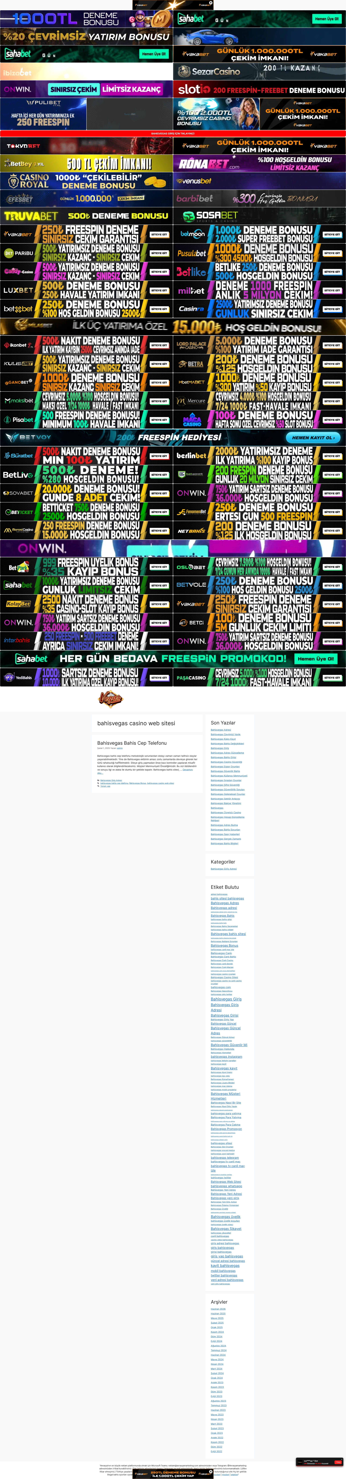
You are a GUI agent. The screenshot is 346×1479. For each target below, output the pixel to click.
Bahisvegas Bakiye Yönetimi (226, 803)
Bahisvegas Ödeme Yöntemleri (225, 1205)
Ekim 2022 (216, 1446)
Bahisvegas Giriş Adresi (111, 780)
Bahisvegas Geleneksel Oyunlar (228, 794)
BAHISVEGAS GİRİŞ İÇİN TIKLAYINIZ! (173, 133)
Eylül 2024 (216, 1341)
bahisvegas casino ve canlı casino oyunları (226, 982)
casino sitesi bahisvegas (222, 1240)
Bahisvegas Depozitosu (221, 991)
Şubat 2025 (217, 1322)
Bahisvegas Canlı (221, 953)
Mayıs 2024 (217, 1359)
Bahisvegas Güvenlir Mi (229, 1045)
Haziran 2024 (218, 1355)
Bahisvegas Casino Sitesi (224, 977)
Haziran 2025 (218, 1313)
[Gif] (173, 326)
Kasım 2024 (217, 1332)
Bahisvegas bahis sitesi (228, 934)
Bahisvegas (217, 808)
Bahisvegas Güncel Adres (226, 1030)
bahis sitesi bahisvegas (227, 898)
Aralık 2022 (217, 1437)
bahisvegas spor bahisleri (222, 1154)
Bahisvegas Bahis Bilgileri (224, 843)
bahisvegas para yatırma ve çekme (223, 1121)
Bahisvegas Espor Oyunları (225, 766)
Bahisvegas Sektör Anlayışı (225, 798)
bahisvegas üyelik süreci (222, 1224)
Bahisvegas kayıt (224, 1068)
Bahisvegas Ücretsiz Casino (226, 812)
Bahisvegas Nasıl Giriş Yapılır (224, 1106)
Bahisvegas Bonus (137, 783)
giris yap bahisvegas (227, 1256)
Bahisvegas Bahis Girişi (223, 757)
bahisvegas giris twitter (221, 994)
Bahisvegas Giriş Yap (222, 1019)
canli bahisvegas (220, 1236)
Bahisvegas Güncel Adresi (222, 1037)
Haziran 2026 (218, 1309)
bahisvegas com (221, 987)
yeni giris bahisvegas (220, 1284)
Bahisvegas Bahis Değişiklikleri (227, 743)
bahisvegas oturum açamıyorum (222, 1110)
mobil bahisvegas (223, 1271)
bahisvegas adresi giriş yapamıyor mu (224, 912)
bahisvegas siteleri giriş (219, 1140)
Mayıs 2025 (217, 1318)
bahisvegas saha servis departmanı (223, 1133)
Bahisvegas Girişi (224, 1015)
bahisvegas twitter (221, 1177)
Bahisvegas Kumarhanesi (222, 1079)
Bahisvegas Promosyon (226, 1128)
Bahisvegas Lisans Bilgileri (222, 1083)
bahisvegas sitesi (221, 1143)
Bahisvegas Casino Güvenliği (226, 762)
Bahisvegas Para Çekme (225, 1124)
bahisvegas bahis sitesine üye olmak (223, 938)
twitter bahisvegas (224, 1275)
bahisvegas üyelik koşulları (225, 1221)
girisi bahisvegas (221, 1251)
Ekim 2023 (216, 1391)
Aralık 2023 (217, 1382)
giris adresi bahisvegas (225, 1243)
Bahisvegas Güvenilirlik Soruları (228, 789)
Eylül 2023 (216, 1396)
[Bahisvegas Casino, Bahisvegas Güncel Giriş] (110, 699)
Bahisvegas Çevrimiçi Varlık (225, 734)
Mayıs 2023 (217, 1414)
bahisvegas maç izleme (221, 1086)
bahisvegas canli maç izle (222, 949)
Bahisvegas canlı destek (222, 964)
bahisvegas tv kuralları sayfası (221, 1174)
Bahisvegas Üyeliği (219, 1209)
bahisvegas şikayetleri (221, 1233)
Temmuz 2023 (219, 1405)
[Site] (86, 234)
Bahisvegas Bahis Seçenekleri (224, 926)
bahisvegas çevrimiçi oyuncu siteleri (223, 1212)
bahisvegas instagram (226, 1056)
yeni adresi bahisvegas (227, 1280)
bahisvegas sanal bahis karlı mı (221, 1136)
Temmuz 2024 (219, 1350)
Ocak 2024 (217, 1378)
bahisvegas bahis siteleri (222, 929)
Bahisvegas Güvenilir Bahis (225, 771)
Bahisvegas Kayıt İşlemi (221, 1072)
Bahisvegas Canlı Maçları (222, 967)
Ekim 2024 (216, 1336)
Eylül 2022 (216, 1451)
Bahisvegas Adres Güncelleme (227, 752)
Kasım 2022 (217, 1442)
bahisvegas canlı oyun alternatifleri (223, 971)
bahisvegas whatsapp (226, 1186)
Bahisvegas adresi (224, 908)
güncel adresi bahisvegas (228, 1261)
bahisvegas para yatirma (226, 1113)
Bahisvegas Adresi (221, 729)
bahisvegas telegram (225, 1157)
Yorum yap (105, 786)
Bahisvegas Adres (225, 903)
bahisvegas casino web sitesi (160, 783)
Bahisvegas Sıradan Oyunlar (226, 780)
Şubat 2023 (217, 1428)
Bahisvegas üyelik (225, 1216)
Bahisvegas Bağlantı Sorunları (224, 941)
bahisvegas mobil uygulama (223, 1089)
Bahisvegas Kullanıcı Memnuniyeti (229, 775)
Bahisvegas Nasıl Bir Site (226, 1102)
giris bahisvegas (222, 1247)
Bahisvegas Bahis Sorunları (225, 829)
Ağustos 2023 (218, 1401)
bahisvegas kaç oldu (220, 1076)
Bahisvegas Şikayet (226, 1229)
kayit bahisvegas (225, 1265)
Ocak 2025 (217, 1327)
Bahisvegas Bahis (222, 915)
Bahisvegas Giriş (220, 748)
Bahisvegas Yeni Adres (223, 1190)
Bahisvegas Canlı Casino (222, 960)
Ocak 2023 (217, 1433)
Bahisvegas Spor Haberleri (225, 834)
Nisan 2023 (217, 1419)
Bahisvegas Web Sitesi (226, 1181)
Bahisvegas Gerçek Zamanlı (226, 839)
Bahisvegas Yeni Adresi (226, 1193)
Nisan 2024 (217, 1364)
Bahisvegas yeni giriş (225, 1198)
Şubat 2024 (217, 1373)
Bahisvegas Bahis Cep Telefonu (132, 743)
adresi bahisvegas (219, 894)
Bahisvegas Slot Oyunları (222, 1147)
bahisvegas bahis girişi (221, 919)
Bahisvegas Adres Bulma (224, 825)
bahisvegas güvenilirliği (221, 1041)
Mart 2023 (216, 1424)
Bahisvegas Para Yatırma (226, 1117)
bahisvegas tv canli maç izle (228, 1168)
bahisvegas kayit (218, 1064)
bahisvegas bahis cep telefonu (114, 783)
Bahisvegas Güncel (223, 1023)
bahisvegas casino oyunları (223, 974)
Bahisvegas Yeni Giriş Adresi (224, 1202)
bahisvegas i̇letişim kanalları (223, 1060)
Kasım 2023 (217, 1387)
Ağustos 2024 (218, 1345)
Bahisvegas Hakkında (222, 1049)
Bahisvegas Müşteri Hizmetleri (225, 1096)
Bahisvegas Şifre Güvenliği (225, 785)
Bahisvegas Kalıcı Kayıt (223, 739)
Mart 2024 (216, 1368)
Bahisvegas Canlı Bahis (223, 956)
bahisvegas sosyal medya (223, 1150)
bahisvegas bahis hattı (219, 923)
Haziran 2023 (218, 1410)
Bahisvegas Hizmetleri (221, 1052)
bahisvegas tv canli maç (225, 1161)
